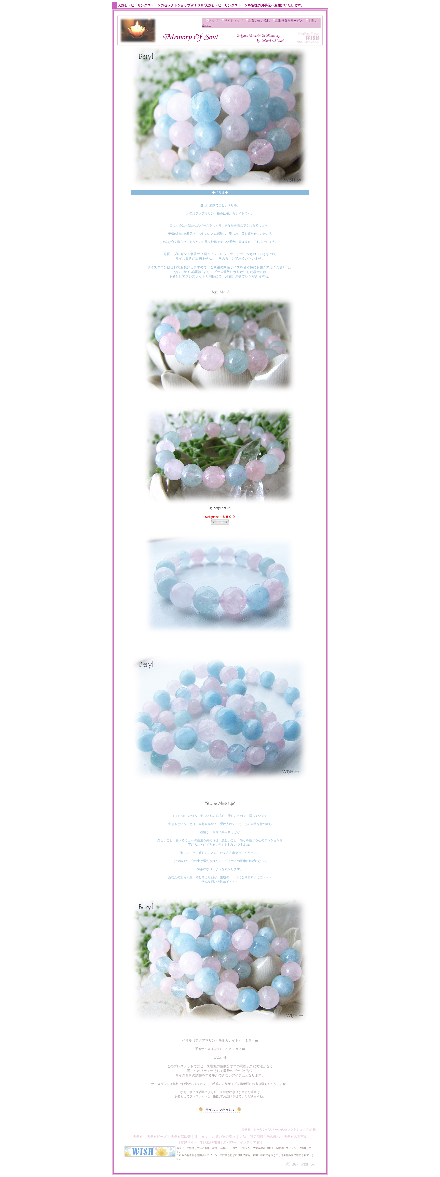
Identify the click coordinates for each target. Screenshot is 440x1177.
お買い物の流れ (259, 20)
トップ (213, 20)
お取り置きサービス (289, 20)
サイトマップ (233, 20)
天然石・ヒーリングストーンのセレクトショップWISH (279, 1129)
